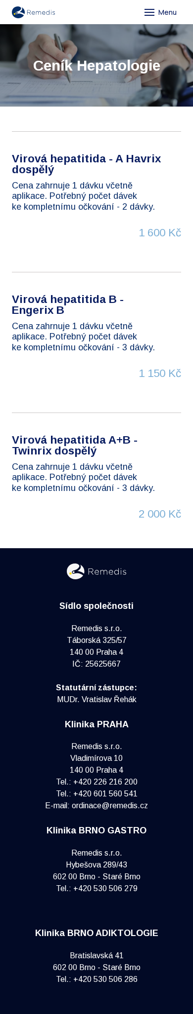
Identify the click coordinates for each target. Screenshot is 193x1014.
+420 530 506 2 (101, 979)
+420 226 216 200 (105, 782)
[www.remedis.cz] (33, 12)
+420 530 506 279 (105, 888)
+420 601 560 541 (105, 793)
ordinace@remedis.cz (110, 805)
